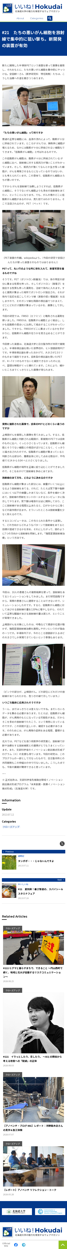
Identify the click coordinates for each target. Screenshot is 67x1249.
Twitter (62, 843)
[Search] (49, 18)
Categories (36, 18)
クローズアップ (11, 826)
